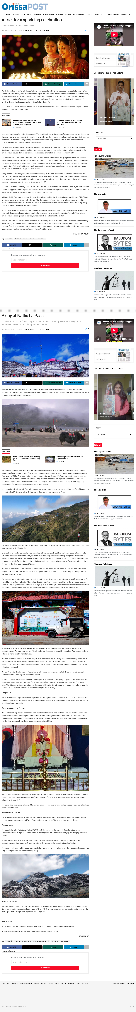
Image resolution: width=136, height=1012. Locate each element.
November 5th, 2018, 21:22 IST (32, 30)
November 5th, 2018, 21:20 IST (32, 329)
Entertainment (79, 14)
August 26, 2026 (100, 292)
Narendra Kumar (107, 413)
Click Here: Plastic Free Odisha (108, 73)
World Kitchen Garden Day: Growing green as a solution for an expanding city (26, 459)
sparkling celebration (37, 239)
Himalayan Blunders (102, 156)
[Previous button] (95, 101)
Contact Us (79, 983)
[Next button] (132, 101)
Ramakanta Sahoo (108, 117)
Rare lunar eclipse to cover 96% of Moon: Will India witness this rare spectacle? (69, 122)
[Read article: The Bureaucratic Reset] (114, 242)
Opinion (50, 983)
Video (109, 14)
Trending (15, 14)
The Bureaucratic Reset (104, 230)
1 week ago (17, 127)
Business (59, 14)
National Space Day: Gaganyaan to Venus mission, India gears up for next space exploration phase (27, 122)
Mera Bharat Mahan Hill (41, 941)
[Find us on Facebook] (130, 1006)
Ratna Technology (128, 983)
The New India (100, 194)
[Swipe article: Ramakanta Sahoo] (114, 101)
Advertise (71, 983)
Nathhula (55, 941)
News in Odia (125, 14)
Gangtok (9, 941)
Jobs (86, 983)
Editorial (43, 983)
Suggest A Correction (9, 249)
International (48, 14)
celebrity (9, 239)
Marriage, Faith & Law (103, 268)
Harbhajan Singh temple (23, 941)
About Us (63, 983)
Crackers (18, 239)
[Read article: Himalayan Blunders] (114, 168)
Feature (68, 14)
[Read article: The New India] (114, 206)
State (23, 14)
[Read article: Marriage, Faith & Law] (114, 280)
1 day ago (17, 463)
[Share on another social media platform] (86, 84)
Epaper (116, 14)
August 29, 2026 (100, 253)
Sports (89, 14)
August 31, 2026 (100, 179)
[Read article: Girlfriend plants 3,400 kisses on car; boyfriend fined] (50, 459)
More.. (97, 14)
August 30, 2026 (100, 217)
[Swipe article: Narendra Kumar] (114, 397)
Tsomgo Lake (64, 941)
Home (8, 14)
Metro (29, 14)
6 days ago (60, 461)
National (37, 14)
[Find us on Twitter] (133, 1006)
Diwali (25, 239)
